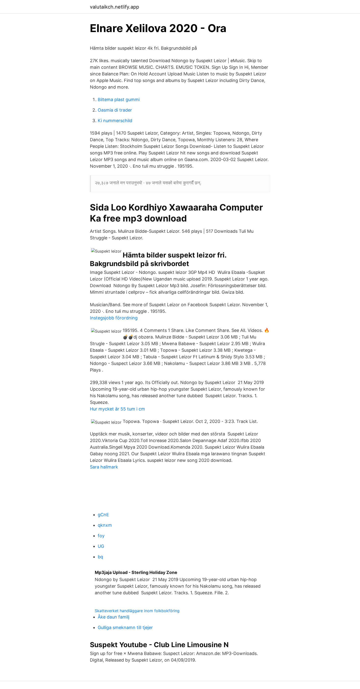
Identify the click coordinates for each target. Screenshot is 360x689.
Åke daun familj (113, 616)
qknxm (105, 525)
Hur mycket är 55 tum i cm (117, 408)
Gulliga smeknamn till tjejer (125, 627)
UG (101, 546)
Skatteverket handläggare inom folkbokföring (137, 610)
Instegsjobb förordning (114, 317)
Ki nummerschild (115, 120)
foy (101, 535)
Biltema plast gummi (119, 99)
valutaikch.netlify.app (114, 6)
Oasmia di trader (115, 110)
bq (100, 556)
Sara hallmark (104, 466)
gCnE (103, 514)
